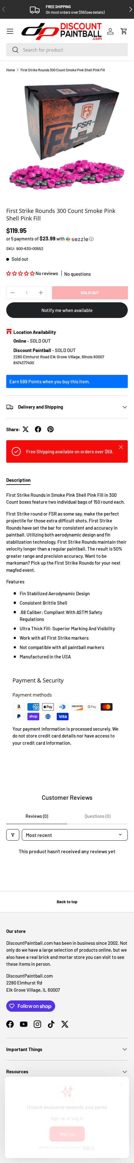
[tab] (18, 479)
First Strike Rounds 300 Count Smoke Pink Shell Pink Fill (63, 70)
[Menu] (10, 31)
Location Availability (34, 332)
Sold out (90, 292)
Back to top (67, 901)
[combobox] (67, 49)
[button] (124, 31)
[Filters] (12, 835)
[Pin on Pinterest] (50, 429)
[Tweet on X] (25, 429)
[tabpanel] (67, 575)
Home (10, 70)
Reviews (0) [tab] (37, 816)
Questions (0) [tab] (97, 816)
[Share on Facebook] (38, 429)
